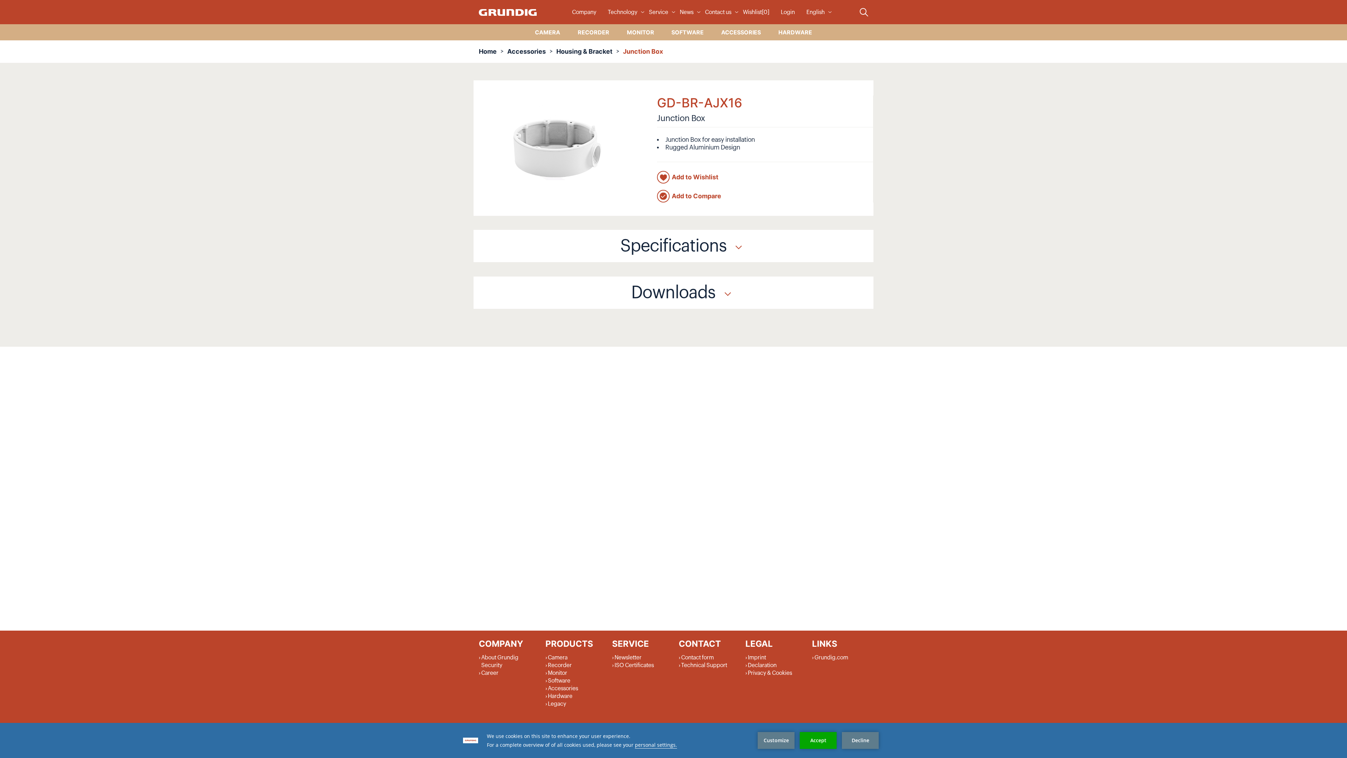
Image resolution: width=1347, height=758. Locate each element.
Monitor (557, 673)
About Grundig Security (499, 661)
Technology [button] (622, 12)
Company (584, 12)
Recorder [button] (593, 32)
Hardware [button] (795, 32)
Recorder (560, 665)
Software (559, 681)
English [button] (815, 12)
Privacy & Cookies (770, 673)
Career (489, 673)
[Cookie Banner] (673, 740)
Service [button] (658, 12)
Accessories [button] (741, 32)
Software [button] (687, 32)
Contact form (697, 657)
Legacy (557, 704)
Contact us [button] (718, 12)
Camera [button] (547, 32)
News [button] (686, 12)
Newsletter (628, 657)
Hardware (560, 696)
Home (488, 51)
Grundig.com (831, 657)
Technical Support (704, 665)
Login (788, 12)
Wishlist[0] (756, 12)
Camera (558, 657)
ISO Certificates (634, 665)
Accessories (526, 51)
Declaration (762, 665)
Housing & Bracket (584, 51)
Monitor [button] (640, 32)
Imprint (757, 657)
